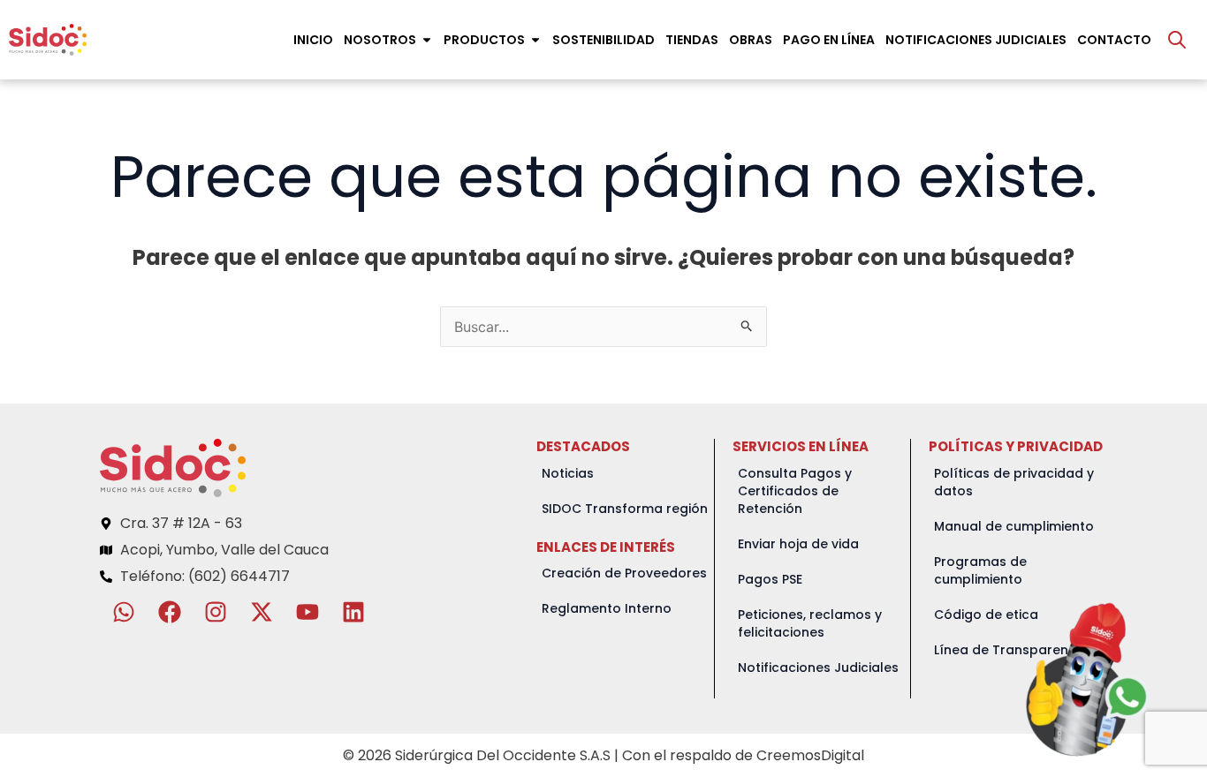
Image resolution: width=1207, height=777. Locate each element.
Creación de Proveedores (624, 573)
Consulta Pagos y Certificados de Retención (795, 490)
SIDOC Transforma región (625, 508)
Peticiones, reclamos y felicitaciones (810, 623)
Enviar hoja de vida (798, 544)
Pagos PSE (770, 579)
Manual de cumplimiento (1014, 526)
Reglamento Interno (607, 608)
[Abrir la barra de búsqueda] (1177, 39)
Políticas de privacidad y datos (1014, 482)
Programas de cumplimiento (980, 570)
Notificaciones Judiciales (818, 667)
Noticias (568, 473)
